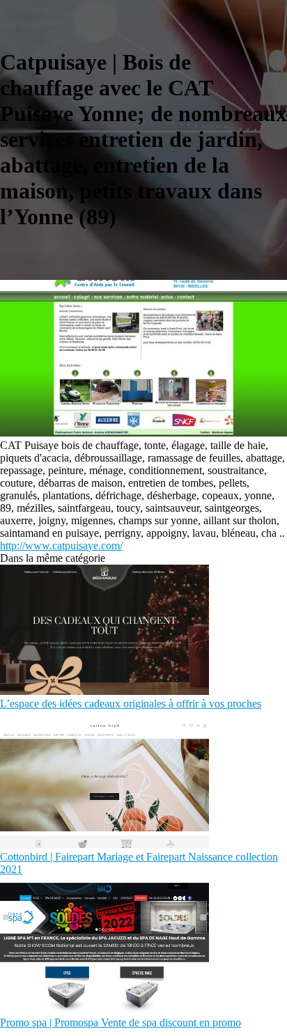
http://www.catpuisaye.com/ (61, 545)
